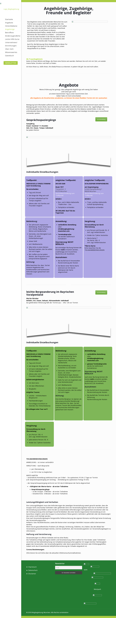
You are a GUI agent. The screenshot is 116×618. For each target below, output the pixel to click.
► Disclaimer (31, 574)
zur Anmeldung (101, 119)
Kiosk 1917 (60, 187)
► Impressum (31, 567)
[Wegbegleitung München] (10, 9)
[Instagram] (13, 614)
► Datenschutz (32, 570)
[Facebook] (8, 614)
